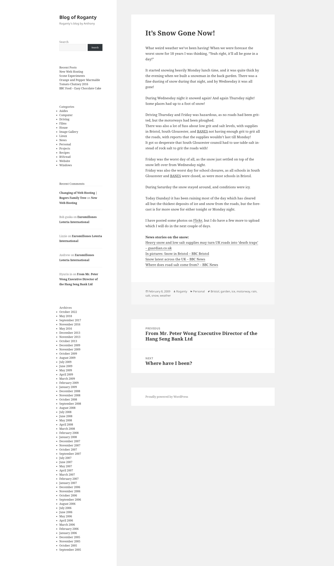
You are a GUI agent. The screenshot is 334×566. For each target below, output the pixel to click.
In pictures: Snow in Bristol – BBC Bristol (177, 253)
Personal (65, 144)
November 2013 (69, 337)
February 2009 (69, 383)
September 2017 (70, 320)
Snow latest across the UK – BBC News (175, 259)
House (63, 128)
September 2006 (70, 500)
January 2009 (68, 387)
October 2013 (68, 341)
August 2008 (67, 408)
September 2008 (70, 404)
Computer (66, 115)
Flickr (197, 220)
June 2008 (65, 416)
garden (225, 291)
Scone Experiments (72, 76)
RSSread (65, 157)
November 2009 (69, 349)
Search (64, 42)
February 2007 (69, 479)
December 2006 (69, 487)
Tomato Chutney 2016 (73, 84)
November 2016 (69, 324)
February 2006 (69, 529)
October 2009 (68, 353)
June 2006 (65, 512)
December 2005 (69, 537)
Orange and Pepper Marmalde (79, 80)
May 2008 (65, 420)
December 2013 (69, 333)
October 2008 (68, 399)
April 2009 (66, 374)
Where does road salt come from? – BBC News (181, 264)
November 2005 (69, 541)
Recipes (64, 153)
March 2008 (67, 429)
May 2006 (65, 516)
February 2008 (69, 433)
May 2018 (65, 316)
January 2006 (68, 533)
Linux (63, 136)
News (63, 140)
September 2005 (70, 550)
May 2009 (65, 370)
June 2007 (65, 462)
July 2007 (65, 458)
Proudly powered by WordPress (166, 397)
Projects (64, 148)
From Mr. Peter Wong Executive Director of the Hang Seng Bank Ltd (78, 279)
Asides (63, 111)
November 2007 (69, 445)
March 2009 (67, 379)
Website (64, 161)
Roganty (181, 291)
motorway (243, 291)
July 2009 (65, 362)
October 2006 (68, 495)
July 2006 (65, 508)
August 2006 (67, 504)
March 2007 (67, 474)
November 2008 (69, 395)
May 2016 (65, 328)
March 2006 (67, 525)
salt (147, 295)
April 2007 (66, 470)
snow (155, 295)
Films (62, 123)
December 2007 (69, 441)
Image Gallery (68, 132)
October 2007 (68, 449)
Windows (65, 165)
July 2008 (65, 412)
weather (165, 295)
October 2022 (68, 312)
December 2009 (69, 345)
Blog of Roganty (78, 17)
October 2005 (68, 545)
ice (233, 291)
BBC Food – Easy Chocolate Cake (80, 88)
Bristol (215, 291)
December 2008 (69, 391)
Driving (64, 119)
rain (254, 291)
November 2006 (69, 491)
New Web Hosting (71, 72)
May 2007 (65, 466)
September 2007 (70, 454)
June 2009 (65, 366)
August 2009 (67, 358)
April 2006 (66, 520)
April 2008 (66, 424)
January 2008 (68, 437)
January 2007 (68, 483)
